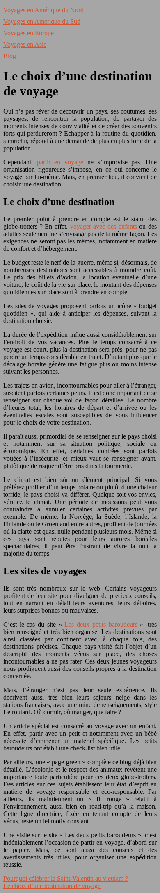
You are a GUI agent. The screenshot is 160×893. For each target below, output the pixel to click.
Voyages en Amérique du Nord (43, 10)
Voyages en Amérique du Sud (41, 21)
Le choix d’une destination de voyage (52, 885)
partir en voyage (60, 162)
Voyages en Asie (24, 44)
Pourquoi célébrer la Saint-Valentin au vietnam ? (65, 878)
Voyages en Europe (28, 33)
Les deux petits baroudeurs (100, 624)
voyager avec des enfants (103, 226)
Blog (9, 55)
